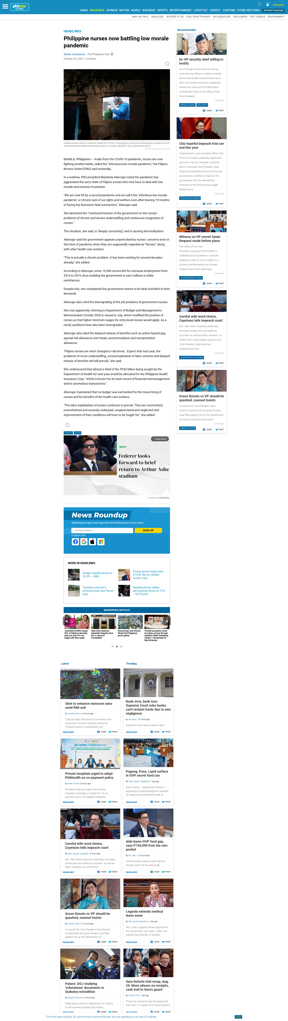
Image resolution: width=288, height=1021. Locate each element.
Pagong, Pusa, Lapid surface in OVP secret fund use (147, 773)
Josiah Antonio (75, 713)
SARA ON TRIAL (140, 16)
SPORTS (162, 10)
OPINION (111, 10)
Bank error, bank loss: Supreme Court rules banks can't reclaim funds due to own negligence (148, 707)
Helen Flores (73, 783)
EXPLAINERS (240, 16)
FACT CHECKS (257, 16)
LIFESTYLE (200, 10)
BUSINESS (148, 10)
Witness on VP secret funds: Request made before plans (200, 239)
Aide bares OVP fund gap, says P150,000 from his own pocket (147, 845)
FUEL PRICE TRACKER (198, 16)
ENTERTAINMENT (181, 10)
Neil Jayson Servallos (138, 921)
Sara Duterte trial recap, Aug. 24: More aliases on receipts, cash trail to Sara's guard (147, 985)
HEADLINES (97, 10)
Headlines (72, 31)
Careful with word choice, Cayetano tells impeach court (86, 846)
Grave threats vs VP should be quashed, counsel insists (87, 916)
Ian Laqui (132, 719)
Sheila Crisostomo (74, 54)
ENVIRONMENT (276, 16)
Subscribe (278, 5)
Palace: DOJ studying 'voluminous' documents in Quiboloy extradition (84, 988)
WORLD (135, 10)
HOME (84, 10)
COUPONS (229, 10)
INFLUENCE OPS (221, 16)
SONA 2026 (157, 16)
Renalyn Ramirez (75, 997)
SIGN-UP (148, 530)
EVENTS (215, 10)
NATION (124, 10)
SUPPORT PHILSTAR (273, 10)
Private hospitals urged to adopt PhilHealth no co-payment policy (89, 776)
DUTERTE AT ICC (175, 16)
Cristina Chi (133, 995)
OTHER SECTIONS (248, 10)
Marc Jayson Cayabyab (138, 781)
